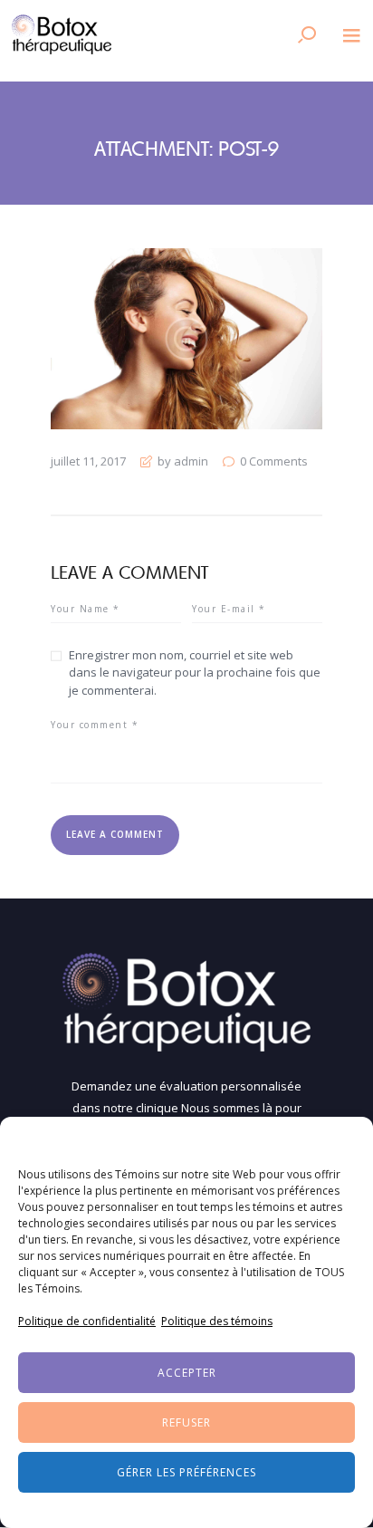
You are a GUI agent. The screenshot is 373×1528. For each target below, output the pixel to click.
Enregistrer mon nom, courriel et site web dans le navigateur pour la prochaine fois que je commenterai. (194, 672)
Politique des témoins (217, 1321)
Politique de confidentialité (87, 1321)
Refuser (186, 1422)
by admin (183, 461)
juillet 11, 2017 (88, 461)
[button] (346, 1139)
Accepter (187, 1372)
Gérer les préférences (186, 1472)
